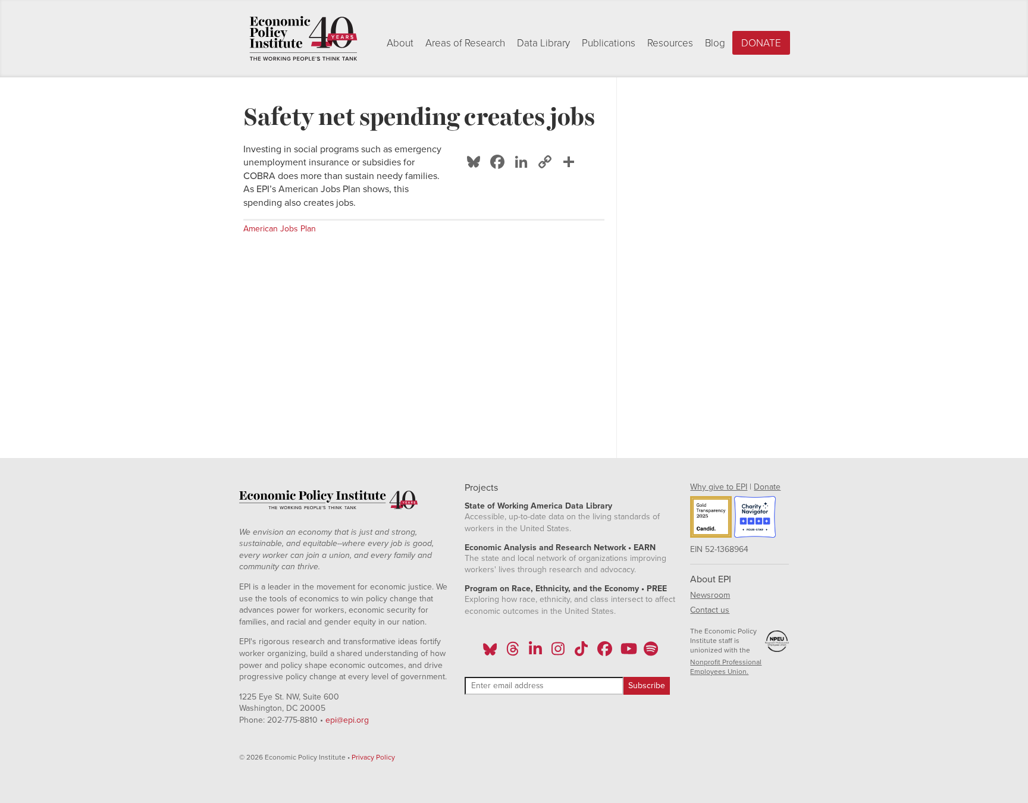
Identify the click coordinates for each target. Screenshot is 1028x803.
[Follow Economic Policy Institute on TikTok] (581, 652)
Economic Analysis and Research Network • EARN (560, 547)
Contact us (709, 610)
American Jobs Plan (279, 229)
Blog (715, 43)
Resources (670, 43)
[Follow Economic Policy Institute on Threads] (513, 652)
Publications (608, 43)
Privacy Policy (373, 757)
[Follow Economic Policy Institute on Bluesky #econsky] (489, 652)
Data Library (543, 43)
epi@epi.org (347, 720)
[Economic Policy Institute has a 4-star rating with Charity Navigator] (755, 518)
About (400, 43)
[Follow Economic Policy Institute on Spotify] (650, 652)
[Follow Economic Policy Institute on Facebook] (604, 652)
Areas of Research (465, 43)
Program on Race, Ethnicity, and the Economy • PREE (566, 589)
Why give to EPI (718, 487)
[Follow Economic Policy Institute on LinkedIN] (535, 652)
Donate (761, 43)
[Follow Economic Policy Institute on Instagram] (558, 652)
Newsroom (710, 595)
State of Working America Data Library (538, 506)
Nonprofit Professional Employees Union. (725, 667)
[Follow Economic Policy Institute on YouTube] (627, 652)
